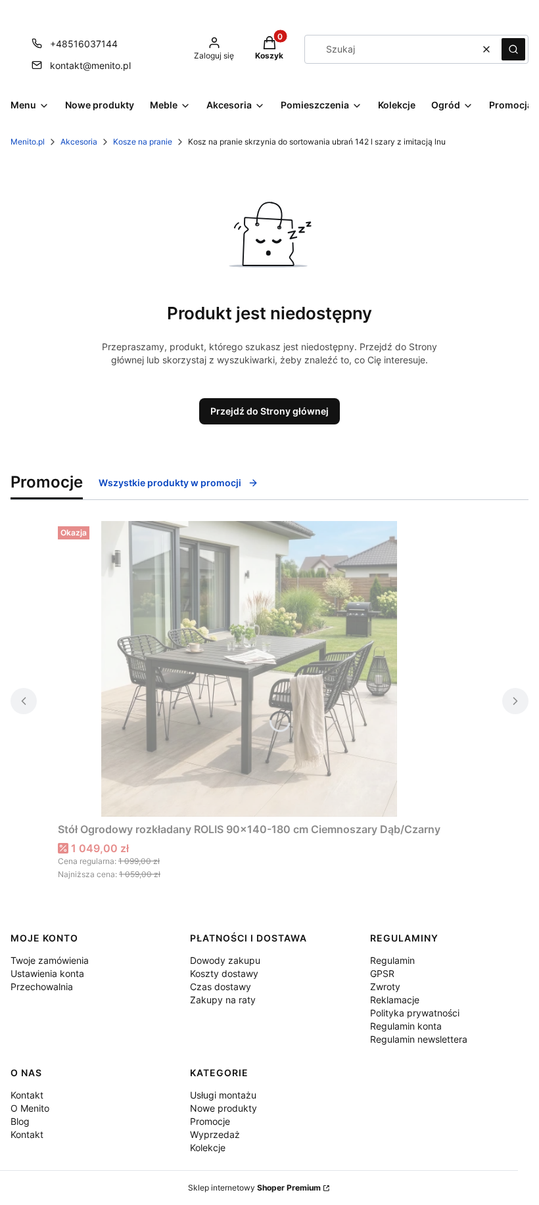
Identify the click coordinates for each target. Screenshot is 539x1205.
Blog (20, 1121)
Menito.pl (28, 142)
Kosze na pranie (142, 142)
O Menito (30, 1108)
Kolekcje (207, 1147)
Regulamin (392, 960)
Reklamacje (394, 999)
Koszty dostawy (224, 973)
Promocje (210, 1121)
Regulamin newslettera (418, 1039)
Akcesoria (78, 142)
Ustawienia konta (47, 973)
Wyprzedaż (215, 1134)
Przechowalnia (42, 986)
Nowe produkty (223, 1108)
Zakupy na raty (223, 999)
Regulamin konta (406, 1026)
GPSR (382, 973)
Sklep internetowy (254, 1188)
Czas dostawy (220, 986)
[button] (513, 49)
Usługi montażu (223, 1095)
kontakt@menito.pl (90, 65)
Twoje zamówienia (50, 960)
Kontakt (27, 1095)
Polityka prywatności (414, 1012)
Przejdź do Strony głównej (269, 411)
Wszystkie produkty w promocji (170, 482)
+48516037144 (84, 43)
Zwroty (385, 986)
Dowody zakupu (225, 960)
